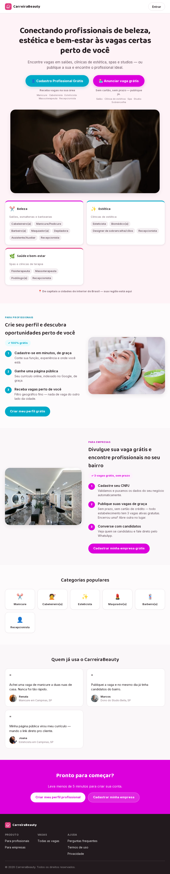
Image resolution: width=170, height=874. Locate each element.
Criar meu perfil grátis (27, 411)
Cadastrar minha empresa (113, 797)
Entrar (156, 6)
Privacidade (76, 853)
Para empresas (15, 847)
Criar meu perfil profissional (57, 797)
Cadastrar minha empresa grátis (119, 548)
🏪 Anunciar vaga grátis (119, 81)
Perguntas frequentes (82, 841)
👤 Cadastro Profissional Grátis (57, 81)
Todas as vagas (48, 841)
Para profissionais (17, 841)
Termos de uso (78, 847)
